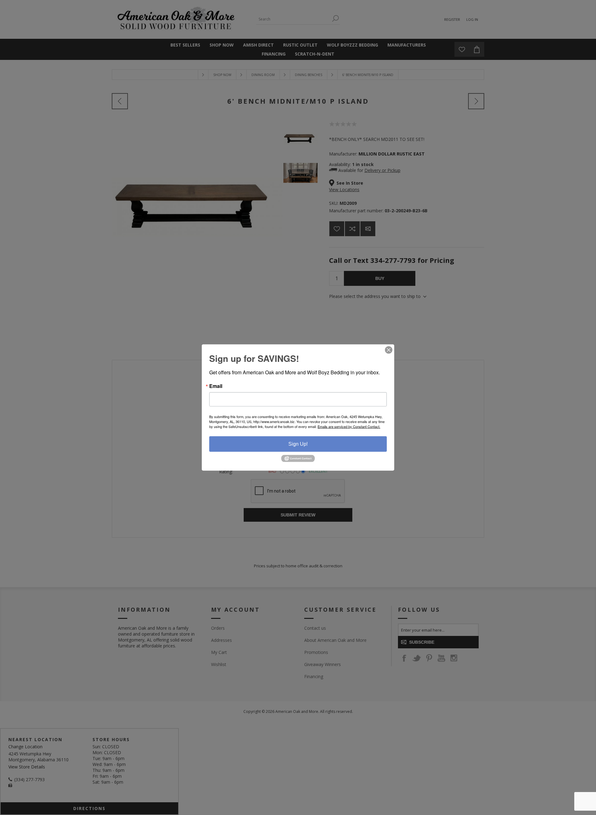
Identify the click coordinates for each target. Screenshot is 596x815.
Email (215, 386)
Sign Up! (298, 444)
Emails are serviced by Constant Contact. (349, 426)
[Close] (388, 350)
